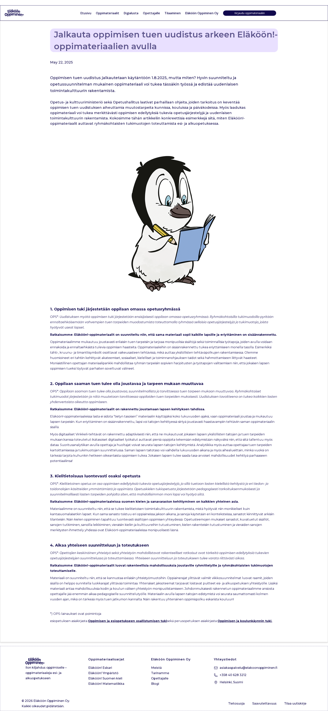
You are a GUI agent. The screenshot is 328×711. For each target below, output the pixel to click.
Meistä (156, 668)
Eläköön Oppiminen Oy (201, 13)
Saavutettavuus (264, 703)
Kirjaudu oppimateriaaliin (249, 13)
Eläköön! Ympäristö (103, 673)
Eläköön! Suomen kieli (105, 678)
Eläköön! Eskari (100, 668)
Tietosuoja (236, 703)
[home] (19, 13)
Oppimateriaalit (107, 13)
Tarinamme (160, 673)
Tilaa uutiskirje (295, 703)
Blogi (155, 684)
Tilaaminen (173, 13)
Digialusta (131, 13)
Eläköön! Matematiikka (106, 684)
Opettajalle (151, 13)
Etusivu (85, 13)
